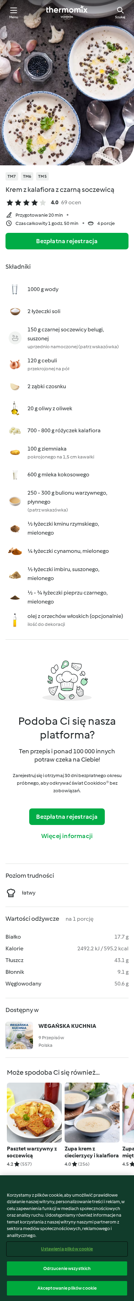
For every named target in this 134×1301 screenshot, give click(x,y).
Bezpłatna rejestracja (67, 241)
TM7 (12, 176)
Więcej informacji (67, 836)
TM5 (42, 176)
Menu (14, 17)
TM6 (27, 176)
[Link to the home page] (67, 12)
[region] (67, 1238)
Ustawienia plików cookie (67, 1248)
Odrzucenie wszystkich (67, 1268)
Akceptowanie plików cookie (67, 1288)
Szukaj (120, 17)
